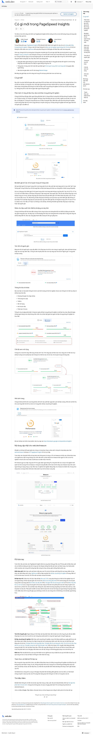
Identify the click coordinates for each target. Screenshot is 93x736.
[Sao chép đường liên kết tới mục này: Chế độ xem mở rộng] (30, 349)
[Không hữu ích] (75, 20)
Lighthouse (31, 49)
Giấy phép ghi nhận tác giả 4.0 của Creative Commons (52, 703)
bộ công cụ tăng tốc (23, 54)
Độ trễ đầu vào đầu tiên (35, 582)
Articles (4, 6)
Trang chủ (17, 20)
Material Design (43, 70)
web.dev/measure (19, 452)
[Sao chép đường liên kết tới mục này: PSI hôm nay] (25, 559)
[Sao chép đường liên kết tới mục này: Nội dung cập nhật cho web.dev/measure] (47, 446)
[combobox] (61, 1)
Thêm (47, 1)
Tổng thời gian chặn (42, 645)
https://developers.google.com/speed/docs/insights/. (58, 441)
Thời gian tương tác (30, 645)
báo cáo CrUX (44, 578)
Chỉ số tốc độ (67, 643)
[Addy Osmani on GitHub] (23, 42)
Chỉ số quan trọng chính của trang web (55, 66)
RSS (78, 726)
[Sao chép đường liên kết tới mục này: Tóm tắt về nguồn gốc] (30, 246)
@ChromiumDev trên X (83, 718)
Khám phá (31, 1)
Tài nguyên (22, 1)
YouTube (79, 720)
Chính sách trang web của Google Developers (56, 704)
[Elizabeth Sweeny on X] (37, 42)
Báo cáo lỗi (50, 718)
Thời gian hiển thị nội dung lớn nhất (54, 582)
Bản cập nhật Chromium (68, 721)
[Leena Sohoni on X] (55, 42)
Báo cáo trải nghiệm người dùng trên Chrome (58, 47)
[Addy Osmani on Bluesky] (25, 42)
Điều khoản (4, 733)
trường (66, 45)
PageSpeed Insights (32, 45)
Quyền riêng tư (11, 733)
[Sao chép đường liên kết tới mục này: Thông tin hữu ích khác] (30, 288)
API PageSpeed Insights (35, 452)
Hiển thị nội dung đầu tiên (49, 580)
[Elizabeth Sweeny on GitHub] (39, 42)
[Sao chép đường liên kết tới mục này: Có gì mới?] (24, 78)
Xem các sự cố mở (52, 720)
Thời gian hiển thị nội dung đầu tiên (35, 643)
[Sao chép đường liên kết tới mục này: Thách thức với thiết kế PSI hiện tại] (38, 659)
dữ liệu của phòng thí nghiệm (58, 573)
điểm (58, 645)
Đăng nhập (88, 1)
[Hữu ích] (73, 20)
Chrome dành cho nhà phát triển (69, 719)
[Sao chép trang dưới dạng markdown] (21, 29)
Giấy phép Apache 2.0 (21, 704)
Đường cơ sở (39, 1)
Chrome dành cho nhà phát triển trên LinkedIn (84, 723)
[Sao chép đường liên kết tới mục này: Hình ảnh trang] (25, 398)
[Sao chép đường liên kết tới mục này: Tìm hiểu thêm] (27, 678)
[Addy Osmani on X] (21, 42)
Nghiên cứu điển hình (67, 724)
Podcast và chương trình (68, 726)
